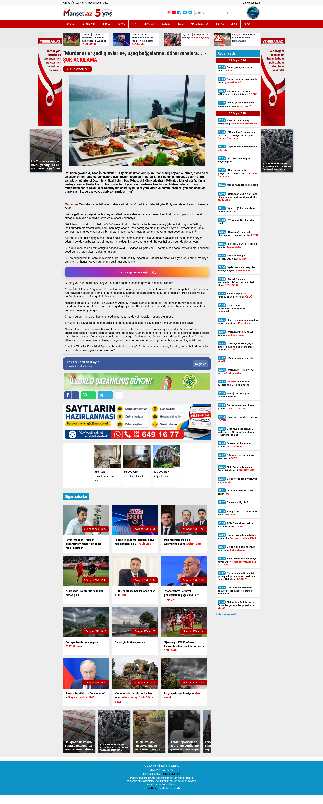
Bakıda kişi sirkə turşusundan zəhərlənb (235, 295)
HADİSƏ (220, 24)
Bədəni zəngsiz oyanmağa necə (238, 81)
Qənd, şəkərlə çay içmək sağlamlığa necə (236, 104)
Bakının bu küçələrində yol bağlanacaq (234, 383)
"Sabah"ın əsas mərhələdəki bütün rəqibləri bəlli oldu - (236, 282)
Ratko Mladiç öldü (233, 502)
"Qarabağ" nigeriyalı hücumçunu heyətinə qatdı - (238, 233)
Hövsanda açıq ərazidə (236, 359)
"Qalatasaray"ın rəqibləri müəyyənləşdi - (237, 269)
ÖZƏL (134, 24)
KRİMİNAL (107, 24)
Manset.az (71, 204)
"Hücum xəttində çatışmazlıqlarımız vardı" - (237, 173)
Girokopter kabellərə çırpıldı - (234, 445)
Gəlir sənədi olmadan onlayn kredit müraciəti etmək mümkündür (235, 590)
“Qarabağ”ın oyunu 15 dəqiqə (235, 333)
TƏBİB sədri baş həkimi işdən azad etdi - (236, 525)
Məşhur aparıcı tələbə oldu (238, 184)
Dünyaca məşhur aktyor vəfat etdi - (236, 457)
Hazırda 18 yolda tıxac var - (237, 418)
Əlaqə (105, 2)
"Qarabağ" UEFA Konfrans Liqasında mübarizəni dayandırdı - (238, 196)
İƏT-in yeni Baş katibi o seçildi (236, 222)
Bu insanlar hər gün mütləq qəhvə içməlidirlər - (237, 92)
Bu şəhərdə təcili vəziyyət (237, 480)
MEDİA (234, 24)
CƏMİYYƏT (166, 24)
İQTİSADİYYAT (88, 24)
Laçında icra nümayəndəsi (238, 148)
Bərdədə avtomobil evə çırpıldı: (236, 407)
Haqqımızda (94, 2)
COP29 (247, 24)
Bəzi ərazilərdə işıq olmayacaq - (237, 122)
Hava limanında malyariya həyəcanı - (237, 561)
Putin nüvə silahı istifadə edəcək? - (237, 536)
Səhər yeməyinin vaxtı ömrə (235, 69)
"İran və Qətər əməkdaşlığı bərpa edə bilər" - (238, 321)
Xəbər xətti (81, 2)
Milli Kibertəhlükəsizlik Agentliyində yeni (236, 468)
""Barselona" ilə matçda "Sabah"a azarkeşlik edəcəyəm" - (237, 135)
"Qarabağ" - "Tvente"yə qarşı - (236, 371)
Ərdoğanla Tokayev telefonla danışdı (233, 395)
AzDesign (153, 788)
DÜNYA (121, 24)
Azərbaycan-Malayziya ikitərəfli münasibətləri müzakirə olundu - (236, 346)
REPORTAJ (149, 24)
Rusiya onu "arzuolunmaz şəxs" (237, 513)
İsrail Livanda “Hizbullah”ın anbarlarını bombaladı (232, 308)
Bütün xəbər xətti (226, 614)
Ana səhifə (68, 2)
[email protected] (171, 773)
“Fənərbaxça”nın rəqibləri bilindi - (237, 245)
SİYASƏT (70, 24)
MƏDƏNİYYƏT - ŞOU (200, 24)
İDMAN (181, 24)
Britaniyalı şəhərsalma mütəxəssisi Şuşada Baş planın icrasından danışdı (236, 431)
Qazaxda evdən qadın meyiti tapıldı (235, 160)
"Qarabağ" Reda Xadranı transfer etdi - (237, 210)
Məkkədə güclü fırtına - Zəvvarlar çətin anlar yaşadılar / (236, 605)
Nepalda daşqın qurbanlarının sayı (232, 257)
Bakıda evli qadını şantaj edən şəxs (237, 548)
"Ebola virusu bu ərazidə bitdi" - (237, 492)
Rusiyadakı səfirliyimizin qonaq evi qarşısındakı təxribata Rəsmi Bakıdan (236, 576)
